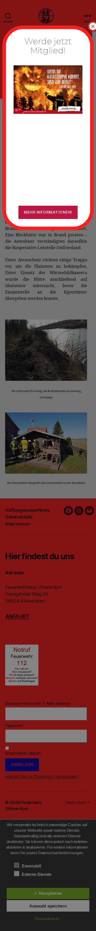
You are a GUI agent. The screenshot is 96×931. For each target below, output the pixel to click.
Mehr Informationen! (48, 212)
